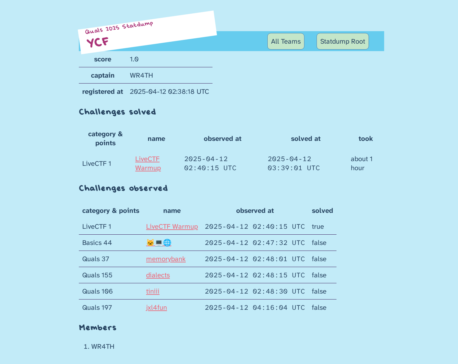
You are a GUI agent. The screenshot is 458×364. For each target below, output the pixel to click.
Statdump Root (342, 41)
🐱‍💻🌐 (158, 242)
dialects (158, 275)
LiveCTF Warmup (148, 163)
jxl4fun (156, 307)
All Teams (286, 41)
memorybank (166, 258)
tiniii (153, 291)
